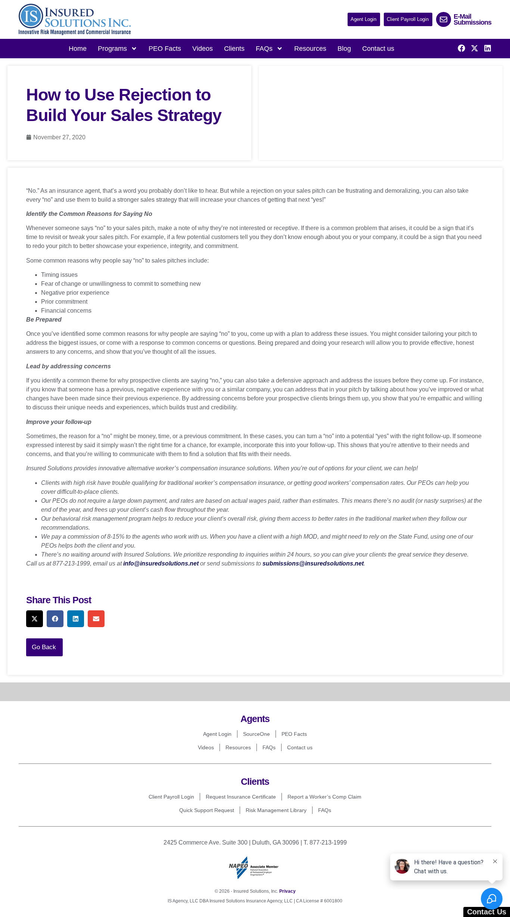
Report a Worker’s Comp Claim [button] (324, 797)
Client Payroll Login (171, 797)
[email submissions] (443, 19)
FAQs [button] (264, 48)
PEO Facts (165, 48)
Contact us (378, 48)
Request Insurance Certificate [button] (241, 797)
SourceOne (256, 734)
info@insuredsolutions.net (161, 563)
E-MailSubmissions (472, 19)
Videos (202, 48)
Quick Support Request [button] (206, 810)
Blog (344, 48)
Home (78, 48)
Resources (310, 48)
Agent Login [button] (217, 734)
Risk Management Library (276, 810)
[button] (364, 19)
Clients (234, 48)
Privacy (287, 891)
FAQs (269, 747)
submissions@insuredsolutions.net (313, 563)
